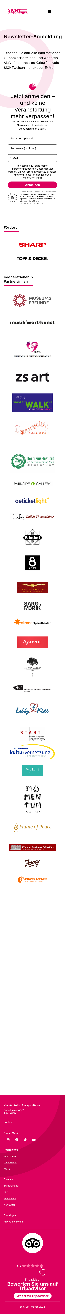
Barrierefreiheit (11, 1185)
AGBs (7, 1169)
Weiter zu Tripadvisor (33, 1296)
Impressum (10, 1156)
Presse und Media (13, 1221)
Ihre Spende (10, 1198)
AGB (34, 201)
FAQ (6, 1192)
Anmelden (32, 185)
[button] (50, 11)
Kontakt (8, 1122)
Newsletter (9, 1205)
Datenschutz (10, 1162)
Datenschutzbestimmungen (31, 203)
